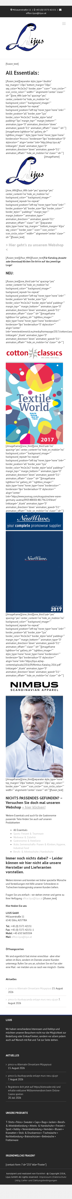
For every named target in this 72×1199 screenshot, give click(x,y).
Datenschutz (59, 1176)
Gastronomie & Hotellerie (27, 840)
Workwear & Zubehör (24, 837)
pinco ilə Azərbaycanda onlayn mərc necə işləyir (33, 999)
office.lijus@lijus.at (32, 898)
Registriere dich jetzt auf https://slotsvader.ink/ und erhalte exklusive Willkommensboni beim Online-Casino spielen (34, 1090)
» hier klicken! (34, 807)
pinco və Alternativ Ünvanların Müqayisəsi (29, 988)
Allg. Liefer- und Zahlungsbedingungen (36, 1180)
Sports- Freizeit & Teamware (28, 833)
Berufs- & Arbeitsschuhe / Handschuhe (33, 851)
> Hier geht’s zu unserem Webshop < (35, 247)
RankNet (40, 1173)
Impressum (45, 1176)
